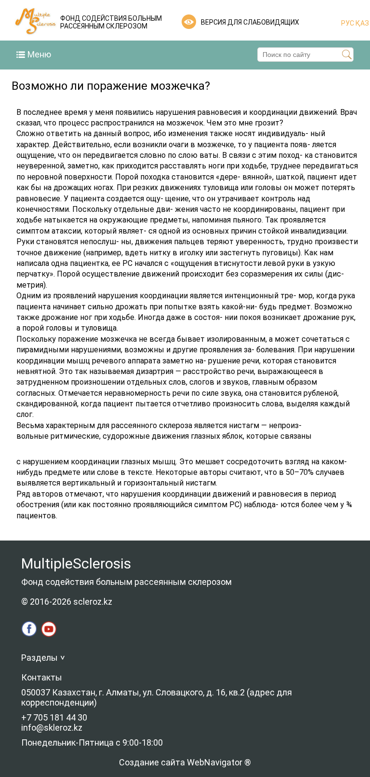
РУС (347, 23)
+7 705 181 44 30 (54, 717)
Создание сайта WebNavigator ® (185, 762)
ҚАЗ (361, 23)
